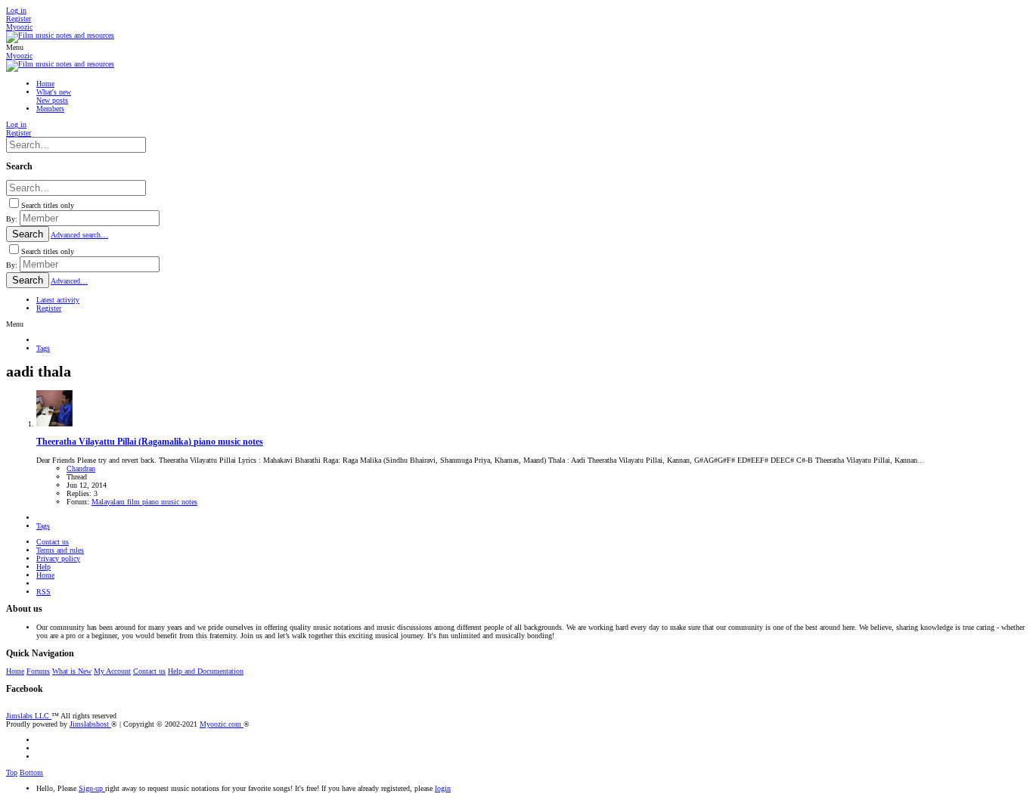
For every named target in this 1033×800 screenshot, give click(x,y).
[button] (14, 47)
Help (43, 567)
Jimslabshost (90, 724)
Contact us (52, 542)
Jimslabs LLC (28, 716)
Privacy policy (58, 558)
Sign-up (92, 788)
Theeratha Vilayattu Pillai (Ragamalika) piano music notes (149, 442)
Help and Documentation (206, 671)
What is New (72, 671)
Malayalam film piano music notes (144, 502)
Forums (38, 671)
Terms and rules (60, 550)
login (443, 788)
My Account (112, 671)
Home (45, 575)
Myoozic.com (222, 724)
